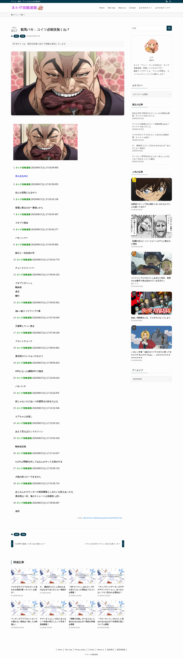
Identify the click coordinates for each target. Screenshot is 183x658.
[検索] (170, 1)
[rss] (166, 1)
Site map (68, 650)
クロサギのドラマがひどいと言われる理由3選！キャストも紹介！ (150, 137)
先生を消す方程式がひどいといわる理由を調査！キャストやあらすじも (151, 115)
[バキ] (45, 159)
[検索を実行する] (169, 28)
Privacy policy (80, 650)
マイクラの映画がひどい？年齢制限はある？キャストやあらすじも (151, 126)
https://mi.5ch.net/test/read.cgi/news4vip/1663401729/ (102, 518)
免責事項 (110, 650)
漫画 (16, 36)
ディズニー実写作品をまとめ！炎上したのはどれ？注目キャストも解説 (151, 159)
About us (100, 650)
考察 (22, 36)
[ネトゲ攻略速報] (27, 7)
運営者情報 (121, 650)
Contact (91, 650)
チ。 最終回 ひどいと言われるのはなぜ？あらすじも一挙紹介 (151, 148)
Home (60, 650)
